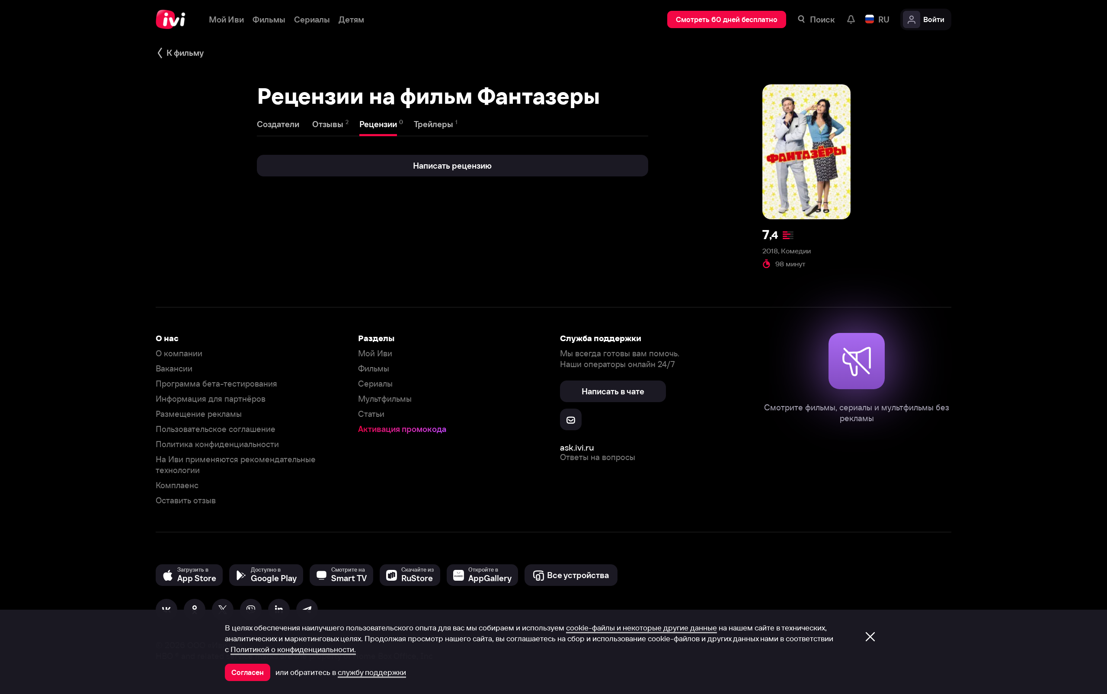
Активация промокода (402, 429)
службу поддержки (372, 672)
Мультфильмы (385, 398)
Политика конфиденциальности (217, 444)
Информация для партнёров (211, 398)
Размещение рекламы (199, 414)
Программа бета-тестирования (216, 383)
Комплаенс (177, 485)
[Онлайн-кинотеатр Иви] (174, 19)
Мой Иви (375, 353)
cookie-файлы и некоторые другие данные (641, 628)
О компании (179, 353)
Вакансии (174, 368)
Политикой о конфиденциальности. (293, 649)
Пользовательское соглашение (215, 429)
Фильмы (373, 368)
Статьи (371, 414)
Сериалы (375, 383)
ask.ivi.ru (577, 447)
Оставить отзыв (186, 500)
